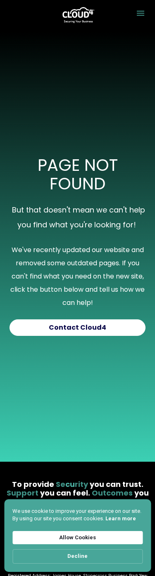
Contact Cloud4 (77, 327)
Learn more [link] (120, 518)
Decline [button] (77, 556)
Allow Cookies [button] (77, 537)
